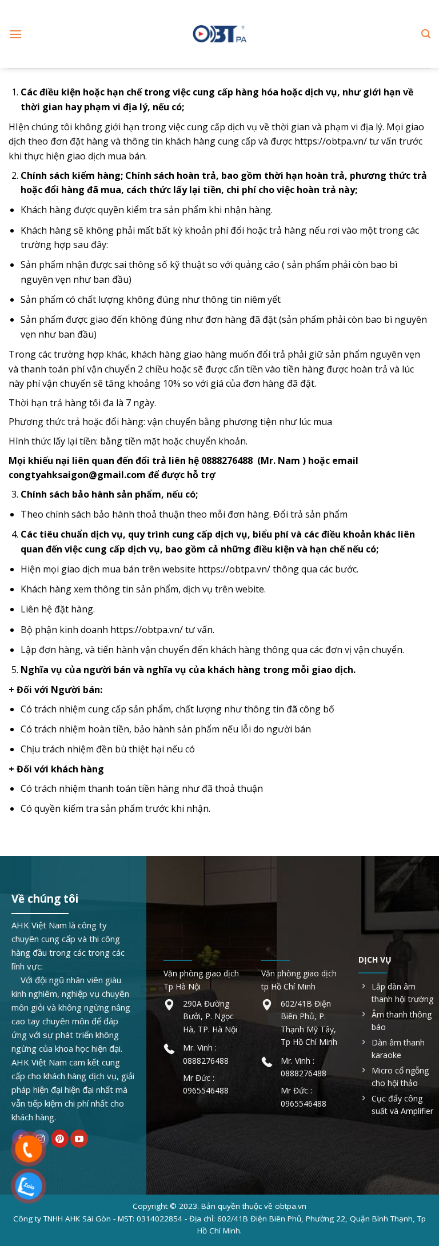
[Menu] (15, 34)
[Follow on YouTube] (79, 1138)
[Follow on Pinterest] (60, 1138)
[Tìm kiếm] (425, 34)
